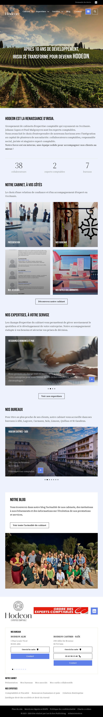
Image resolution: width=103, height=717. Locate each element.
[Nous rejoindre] (58, 11)
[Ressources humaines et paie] (92, 379)
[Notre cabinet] (28, 11)
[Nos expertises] (43, 11)
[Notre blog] (69, 11)
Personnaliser (69, 710)
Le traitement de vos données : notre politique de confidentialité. (31, 703)
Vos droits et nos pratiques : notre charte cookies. (25, 701)
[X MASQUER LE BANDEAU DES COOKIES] (84, 681)
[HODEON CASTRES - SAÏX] (40, 470)
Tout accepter (17, 710)
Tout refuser (43, 710)
